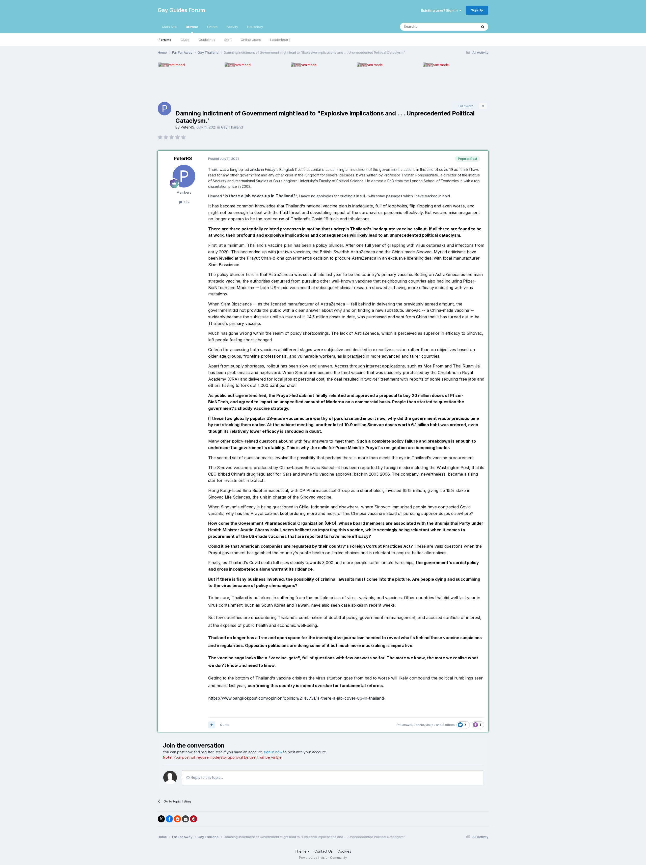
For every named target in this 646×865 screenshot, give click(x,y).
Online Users (251, 40)
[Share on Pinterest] (193, 818)
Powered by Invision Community (323, 857)
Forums (164, 40)
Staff (228, 40)
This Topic (462, 26)
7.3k (185, 202)
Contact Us (323, 851)
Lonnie (419, 725)
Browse (192, 27)
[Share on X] (161, 818)
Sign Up (477, 10)
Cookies (344, 851)
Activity (232, 27)
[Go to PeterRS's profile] (164, 108)
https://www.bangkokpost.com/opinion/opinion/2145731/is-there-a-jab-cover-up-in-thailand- (297, 698)
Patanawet (404, 725)
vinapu (430, 725)
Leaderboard (280, 40)
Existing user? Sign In (440, 10)
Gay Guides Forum (181, 10)
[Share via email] (185, 818)
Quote (225, 725)
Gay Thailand (232, 127)
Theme (301, 851)
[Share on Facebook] (169, 818)
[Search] (482, 27)
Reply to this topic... (206, 777)
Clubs (185, 40)
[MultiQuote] (211, 724)
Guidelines (207, 40)
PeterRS (187, 127)
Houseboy (255, 27)
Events (212, 27)
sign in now (273, 752)
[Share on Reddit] (177, 818)
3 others (448, 725)
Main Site (169, 27)
